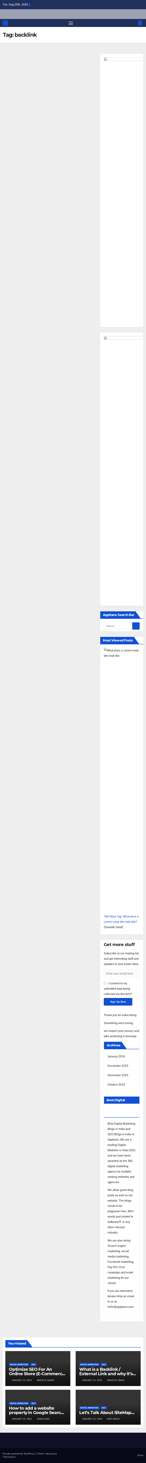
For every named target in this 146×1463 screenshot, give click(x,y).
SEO (33, 1364)
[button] (134, 22)
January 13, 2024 (22, 1419)
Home (140, 1455)
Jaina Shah (43, 1419)
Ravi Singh (113, 1419)
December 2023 (118, 1065)
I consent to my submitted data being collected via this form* (118, 988)
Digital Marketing (19, 1364)
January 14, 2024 (22, 1380)
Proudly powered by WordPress (19, 1453)
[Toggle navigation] (70, 23)
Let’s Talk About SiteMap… (106, 1412)
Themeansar (9, 1457)
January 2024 (116, 1056)
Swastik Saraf (45, 1380)
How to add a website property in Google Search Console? (36, 1413)
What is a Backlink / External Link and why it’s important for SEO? (106, 1374)
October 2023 (116, 1084)
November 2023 (118, 1075)
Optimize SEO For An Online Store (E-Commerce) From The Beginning (37, 1374)
